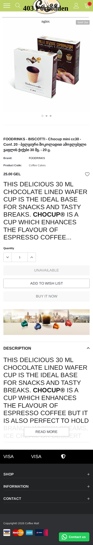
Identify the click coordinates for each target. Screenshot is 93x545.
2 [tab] (46, 116)
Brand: (7, 158)
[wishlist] (87, 174)
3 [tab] (50, 116)
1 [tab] (42, 116)
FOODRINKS (37, 158)
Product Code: (12, 165)
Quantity (8, 248)
